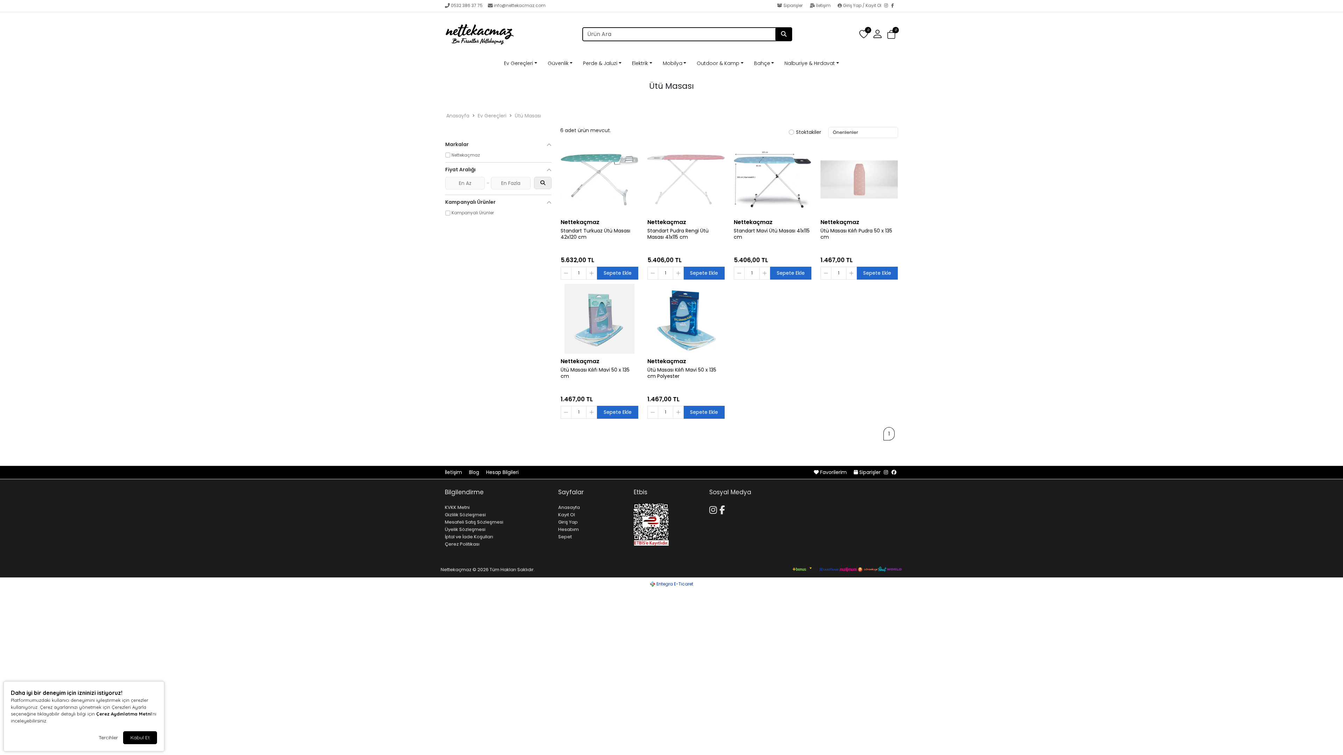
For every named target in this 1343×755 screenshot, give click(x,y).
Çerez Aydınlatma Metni (123, 714)
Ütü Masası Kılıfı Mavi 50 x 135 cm (595, 373)
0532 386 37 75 (467, 5)
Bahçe (762, 63)
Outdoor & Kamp (718, 63)
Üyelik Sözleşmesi (465, 529)
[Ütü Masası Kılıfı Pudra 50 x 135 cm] (859, 180)
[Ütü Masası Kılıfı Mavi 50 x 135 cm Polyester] (686, 319)
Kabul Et (140, 737)
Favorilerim (833, 472)
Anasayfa (457, 115)
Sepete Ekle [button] (618, 272)
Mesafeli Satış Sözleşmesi (474, 522)
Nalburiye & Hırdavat (809, 63)
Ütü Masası (528, 115)
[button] (891, 34)
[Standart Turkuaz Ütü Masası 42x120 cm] (599, 180)
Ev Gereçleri (518, 63)
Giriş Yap (568, 522)
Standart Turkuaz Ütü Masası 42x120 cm (595, 234)
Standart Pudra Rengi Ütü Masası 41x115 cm (678, 234)
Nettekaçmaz (580, 222)
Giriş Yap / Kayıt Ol (862, 5)
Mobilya (672, 63)
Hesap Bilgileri (502, 472)
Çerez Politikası (462, 544)
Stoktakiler (808, 132)
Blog (475, 472)
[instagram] (886, 472)
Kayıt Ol (566, 514)
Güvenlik (558, 63)
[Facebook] (894, 5)
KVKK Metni (457, 507)
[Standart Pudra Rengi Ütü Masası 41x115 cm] (686, 180)
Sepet (565, 536)
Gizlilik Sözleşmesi (465, 514)
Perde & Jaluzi (600, 63)
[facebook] (894, 472)
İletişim (823, 5)
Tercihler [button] (108, 737)
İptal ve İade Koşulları (469, 536)
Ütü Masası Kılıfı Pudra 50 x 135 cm (856, 234)
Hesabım (568, 529)
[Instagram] (887, 5)
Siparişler (793, 5)
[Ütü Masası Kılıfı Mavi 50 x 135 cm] (599, 319)
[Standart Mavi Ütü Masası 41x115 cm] (772, 180)
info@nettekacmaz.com (520, 5)
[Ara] (783, 34)
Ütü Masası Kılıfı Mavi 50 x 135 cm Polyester (681, 373)
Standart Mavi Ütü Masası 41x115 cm (772, 234)
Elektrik (640, 63)
